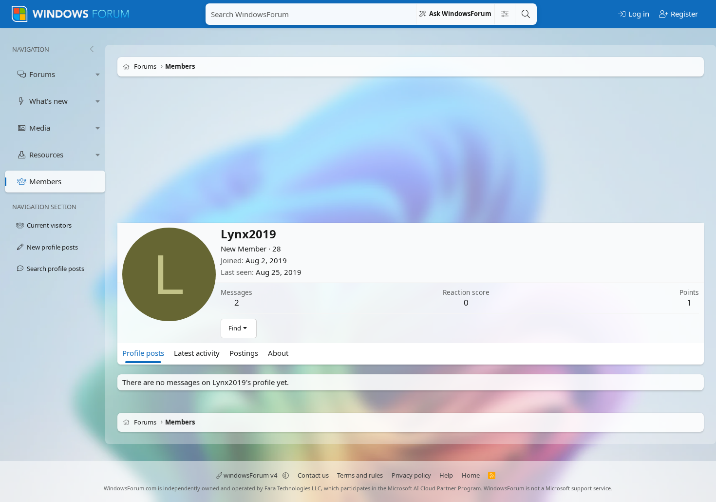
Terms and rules (360, 475)
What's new (48, 101)
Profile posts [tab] (143, 353)
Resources (46, 154)
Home (471, 475)
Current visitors (49, 225)
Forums (42, 74)
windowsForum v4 (250, 475)
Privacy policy (411, 475)
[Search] (525, 14)
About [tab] (278, 353)
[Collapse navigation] (91, 49)
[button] (98, 74)
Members (45, 181)
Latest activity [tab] (197, 353)
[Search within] (504, 14)
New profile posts (52, 247)
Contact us (313, 475)
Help (446, 475)
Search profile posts (55, 268)
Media (39, 128)
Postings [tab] (243, 353)
